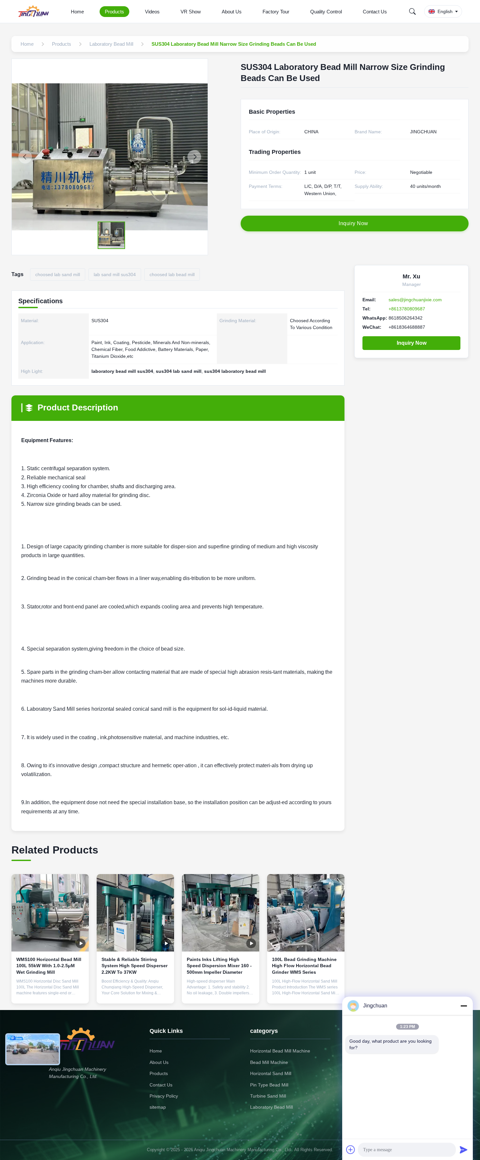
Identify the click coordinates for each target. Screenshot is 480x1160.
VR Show (191, 11)
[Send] (463, 1149)
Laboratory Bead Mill (271, 1107)
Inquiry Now (411, 343)
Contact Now (50, 993)
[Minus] (464, 1006)
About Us (232, 11)
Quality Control (326, 11)
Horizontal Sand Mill (270, 1073)
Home (77, 11)
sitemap (158, 1107)
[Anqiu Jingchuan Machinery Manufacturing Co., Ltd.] (35, 11)
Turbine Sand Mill (268, 1096)
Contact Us (375, 11)
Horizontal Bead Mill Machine (280, 1050)
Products (114, 11)
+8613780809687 (407, 308)
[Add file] (350, 1149)
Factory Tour (276, 11)
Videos (152, 11)
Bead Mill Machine (269, 1062)
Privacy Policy (164, 1096)
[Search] (412, 11)
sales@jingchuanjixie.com (415, 299)
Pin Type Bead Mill (269, 1084)
